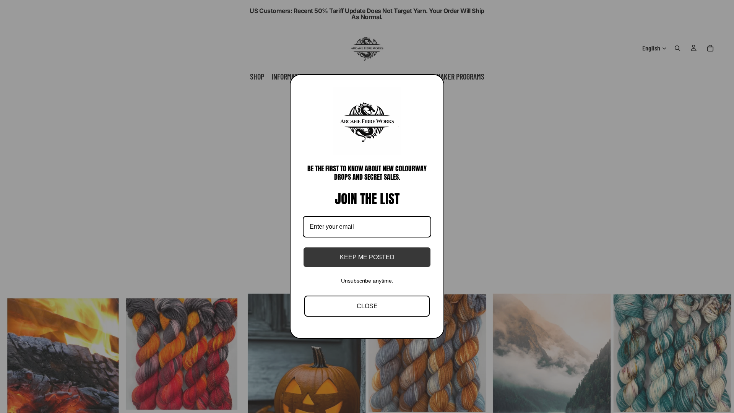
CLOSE (367, 306)
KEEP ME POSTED (367, 257)
